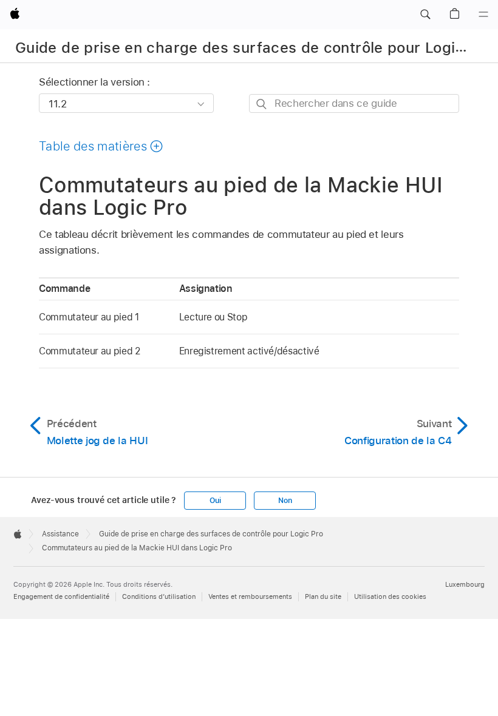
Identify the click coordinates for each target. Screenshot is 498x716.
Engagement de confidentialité (61, 596)
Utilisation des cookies (390, 596)
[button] (425, 14)
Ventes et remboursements (250, 596)
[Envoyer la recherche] (262, 104)
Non (285, 500)
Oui (215, 500)
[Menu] (483, 14)
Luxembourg (465, 584)
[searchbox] (354, 103)
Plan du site (323, 596)
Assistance (60, 534)
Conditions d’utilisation (159, 596)
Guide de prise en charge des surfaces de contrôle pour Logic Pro (254, 47)
